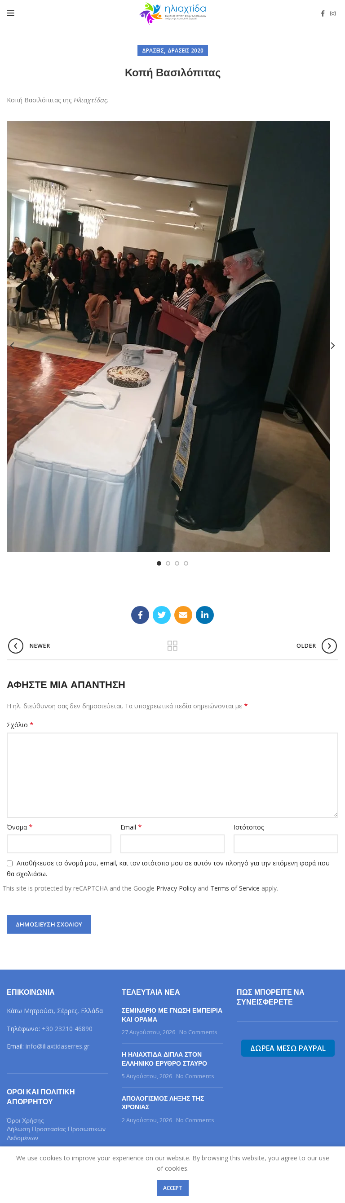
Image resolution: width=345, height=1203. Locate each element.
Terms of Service (235, 888)
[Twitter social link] (162, 615)
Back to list (172, 646)
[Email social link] (183, 615)
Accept (172, 1188)
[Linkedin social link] (205, 615)
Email (131, 827)
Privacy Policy (176, 888)
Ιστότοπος (249, 827)
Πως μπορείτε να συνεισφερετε (271, 997)
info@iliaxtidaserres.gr (57, 1046)
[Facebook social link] (322, 13)
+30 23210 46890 (67, 1028)
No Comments (198, 1032)
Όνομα (20, 827)
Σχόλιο (20, 724)
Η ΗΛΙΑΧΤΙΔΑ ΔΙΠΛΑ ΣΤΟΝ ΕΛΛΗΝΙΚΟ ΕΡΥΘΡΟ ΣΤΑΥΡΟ (164, 1059)
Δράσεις (153, 50)
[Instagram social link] (332, 13)
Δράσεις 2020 (185, 50)
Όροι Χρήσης (25, 1120)
